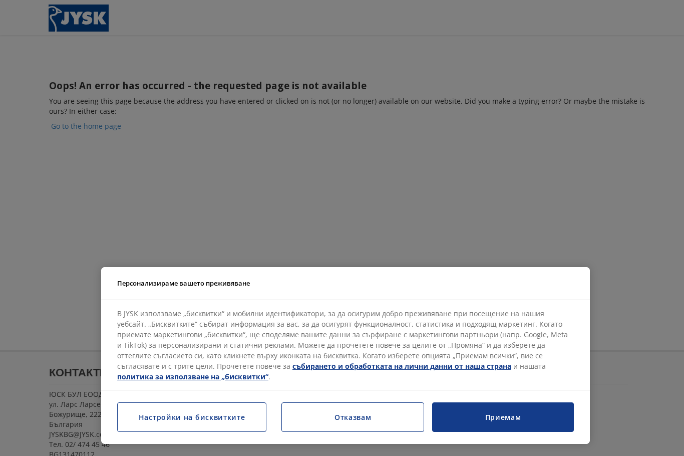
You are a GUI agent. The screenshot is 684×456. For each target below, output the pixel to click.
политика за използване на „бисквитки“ (192, 376)
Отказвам (353, 417)
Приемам (503, 417)
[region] (345, 355)
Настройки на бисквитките (192, 417)
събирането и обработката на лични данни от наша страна (401, 366)
